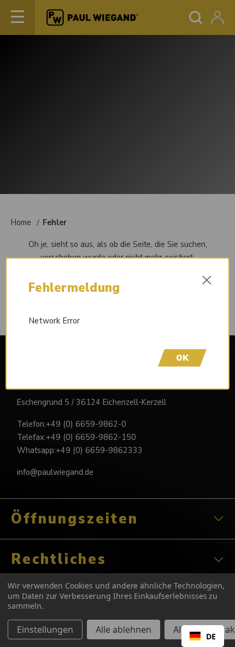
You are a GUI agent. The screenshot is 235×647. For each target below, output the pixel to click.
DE (211, 636)
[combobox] (202, 636)
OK (182, 358)
